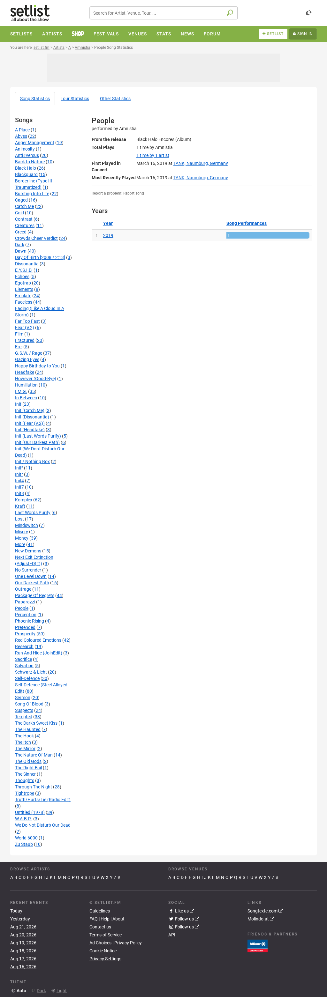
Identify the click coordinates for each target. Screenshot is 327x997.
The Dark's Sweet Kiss (36, 723)
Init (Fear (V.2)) (30, 423)
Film (19, 333)
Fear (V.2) (24, 327)
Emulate (23, 295)
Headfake (24, 372)
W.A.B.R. (23, 818)
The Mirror (25, 748)
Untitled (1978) (30, 812)
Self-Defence (27, 678)
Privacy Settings (105, 958)
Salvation (24, 665)
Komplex (23, 499)
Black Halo (25, 168)
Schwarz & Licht (31, 672)
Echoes (22, 276)
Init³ (19, 474)
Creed (21, 231)
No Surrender (28, 569)
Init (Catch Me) (29, 410)
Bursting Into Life (32, 193)
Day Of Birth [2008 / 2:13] (40, 257)
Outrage (23, 589)
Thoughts (24, 780)
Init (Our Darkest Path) (37, 442)
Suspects (24, 710)
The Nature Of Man (34, 754)
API (171, 934)
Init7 (19, 487)
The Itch (23, 742)
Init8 (19, 493)
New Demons (28, 550)
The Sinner (25, 774)
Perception (25, 614)
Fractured (24, 340)
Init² (19, 467)
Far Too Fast (27, 321)
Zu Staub (24, 844)
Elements (24, 289)
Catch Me (24, 206)
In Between (26, 397)
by (152, 155)
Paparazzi (25, 601)
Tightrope (24, 793)
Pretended (25, 627)
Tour (75, 98)
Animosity (25, 148)
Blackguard (26, 174)
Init (18, 404)
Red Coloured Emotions (38, 640)
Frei (18, 346)
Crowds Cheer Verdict (36, 238)
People (21, 608)
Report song (133, 193)
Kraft (20, 506)
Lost (19, 518)
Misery (21, 531)
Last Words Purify (32, 512)
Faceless (23, 302)
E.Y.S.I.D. (24, 270)
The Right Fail (28, 767)
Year (108, 223)
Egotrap (23, 282)
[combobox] (163, 12)
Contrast (24, 219)
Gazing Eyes (27, 359)
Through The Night (33, 786)
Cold (19, 212)
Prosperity (25, 633)
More (20, 544)
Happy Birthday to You (37, 365)
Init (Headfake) (30, 429)
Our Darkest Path (32, 582)
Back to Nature (30, 161)
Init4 (19, 480)
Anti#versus (27, 155)
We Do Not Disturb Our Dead (43, 825)
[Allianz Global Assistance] (257, 945)
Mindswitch (26, 525)
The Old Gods (28, 761)
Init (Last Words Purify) (38, 436)
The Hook (24, 735)
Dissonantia (27, 263)
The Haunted (28, 729)
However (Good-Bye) (35, 378)
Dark (19, 244)
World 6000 (26, 837)
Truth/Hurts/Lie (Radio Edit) (43, 799)
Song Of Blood (29, 703)
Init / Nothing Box (32, 461)
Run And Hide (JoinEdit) (38, 652)
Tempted (23, 716)
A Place (22, 129)
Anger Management (34, 142)
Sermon (22, 697)
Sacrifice (23, 659)
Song (35, 98)
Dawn (21, 251)
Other (115, 98)
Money (21, 538)
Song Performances (246, 223)
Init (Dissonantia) (32, 416)
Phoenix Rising (29, 621)
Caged (21, 200)
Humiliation (26, 385)
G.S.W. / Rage (28, 353)
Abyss (21, 136)
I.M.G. (21, 391)
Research (24, 646)
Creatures (24, 225)
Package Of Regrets (34, 595)
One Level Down (31, 576)
